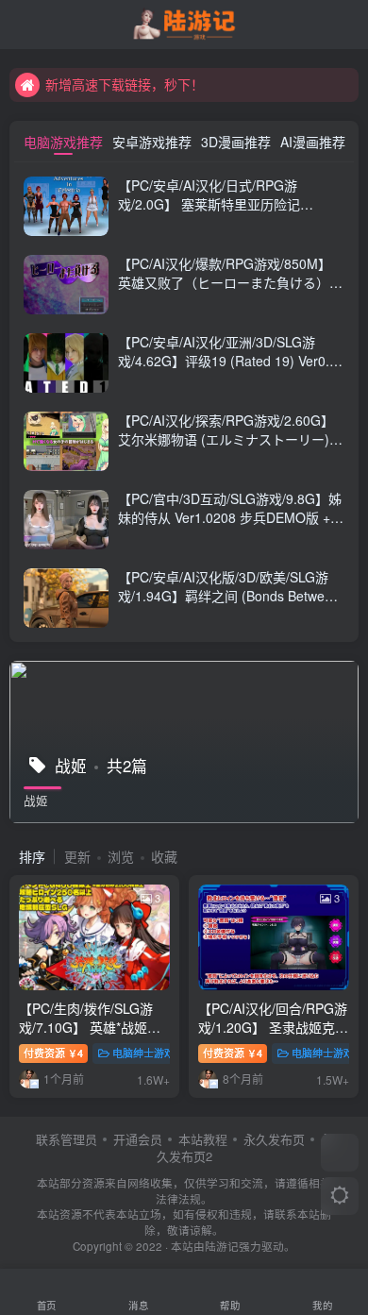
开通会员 (137, 1139)
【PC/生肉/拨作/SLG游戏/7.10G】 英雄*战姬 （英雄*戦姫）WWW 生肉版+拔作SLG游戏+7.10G (94, 1036)
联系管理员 (66, 1139)
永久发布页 (274, 1139)
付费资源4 (53, 1052)
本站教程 (202, 1139)
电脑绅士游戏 (143, 1052)
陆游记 (222, 1246)
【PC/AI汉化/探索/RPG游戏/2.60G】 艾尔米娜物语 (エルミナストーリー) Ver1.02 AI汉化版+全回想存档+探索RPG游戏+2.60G (226, 448)
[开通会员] (340, 1153)
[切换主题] (340, 1196)
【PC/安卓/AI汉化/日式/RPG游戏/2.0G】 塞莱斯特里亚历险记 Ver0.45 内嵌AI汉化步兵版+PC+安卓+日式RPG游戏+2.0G (225, 213)
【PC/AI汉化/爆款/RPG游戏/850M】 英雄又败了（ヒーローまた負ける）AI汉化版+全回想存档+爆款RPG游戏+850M (230, 291)
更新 (77, 856)
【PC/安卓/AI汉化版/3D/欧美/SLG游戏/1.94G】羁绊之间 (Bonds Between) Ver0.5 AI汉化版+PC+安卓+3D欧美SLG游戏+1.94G (231, 604)
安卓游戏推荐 (152, 141)
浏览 (121, 856)
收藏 (164, 856)
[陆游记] (184, 21)
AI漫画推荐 (312, 141)
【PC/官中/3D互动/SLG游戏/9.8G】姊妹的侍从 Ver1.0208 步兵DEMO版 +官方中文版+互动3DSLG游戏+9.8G (230, 517)
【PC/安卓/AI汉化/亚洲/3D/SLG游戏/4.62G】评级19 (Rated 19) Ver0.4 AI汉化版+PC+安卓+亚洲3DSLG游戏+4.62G (227, 369)
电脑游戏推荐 (63, 141)
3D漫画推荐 (236, 141)
